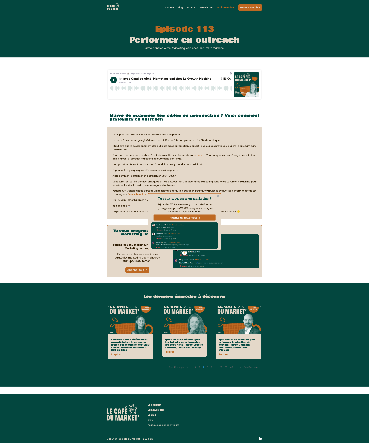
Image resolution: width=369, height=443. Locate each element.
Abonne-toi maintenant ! (185, 217)
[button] (185, 198)
